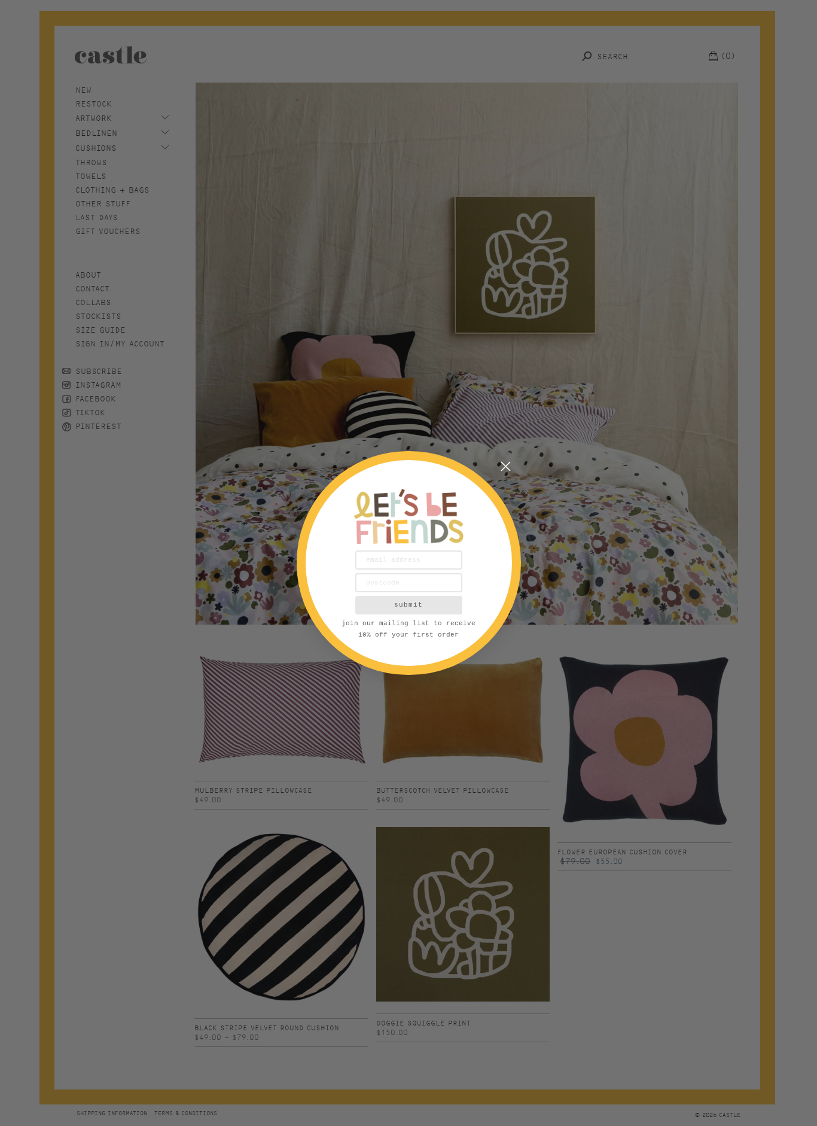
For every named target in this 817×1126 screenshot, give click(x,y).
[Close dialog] (505, 466)
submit (408, 604)
